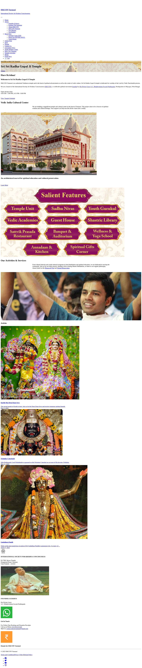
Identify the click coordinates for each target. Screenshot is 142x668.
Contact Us (8, 46)
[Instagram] (6, 665)
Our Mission (12, 30)
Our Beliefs (12, 32)
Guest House (12, 39)
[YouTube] (6, 663)
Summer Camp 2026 (15, 35)
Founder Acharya (14, 23)
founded (74, 86)
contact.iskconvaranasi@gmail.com (17, 629)
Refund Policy (28, 655)
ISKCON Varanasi (14, 29)
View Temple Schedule (8, 98)
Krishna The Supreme (15, 25)
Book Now (8, 34)
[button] (73, 22)
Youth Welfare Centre (11, 49)
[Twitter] (6, 661)
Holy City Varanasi (10, 51)
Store (6, 42)
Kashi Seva (8, 56)
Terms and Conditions (7, 655)
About (7, 22)
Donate (7, 44)
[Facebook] (6, 658)
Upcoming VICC (10, 48)
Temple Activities (10, 53)
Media (7, 55)
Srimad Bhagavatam (63, 268)
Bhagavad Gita (49, 268)
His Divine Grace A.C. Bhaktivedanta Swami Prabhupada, (97, 86)
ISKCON (48, 86)
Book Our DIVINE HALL (17, 37)
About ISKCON (14, 27)
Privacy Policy (18, 655)
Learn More (4, 185)
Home (6, 20)
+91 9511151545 (17, 627)
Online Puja (8, 41)
